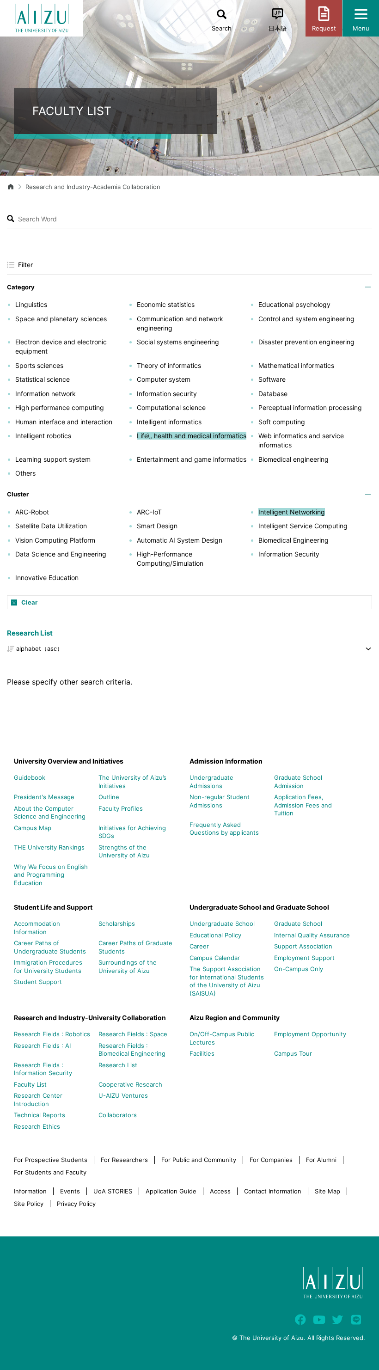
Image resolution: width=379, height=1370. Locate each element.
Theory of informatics (169, 365)
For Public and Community (198, 1159)
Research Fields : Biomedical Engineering (131, 1050)
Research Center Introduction (38, 1099)
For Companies (271, 1159)
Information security (167, 394)
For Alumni (321, 1159)
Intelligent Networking (291, 512)
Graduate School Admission (298, 781)
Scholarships (116, 923)
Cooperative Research (130, 1084)
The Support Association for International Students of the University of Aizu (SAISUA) (227, 981)
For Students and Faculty (50, 1172)
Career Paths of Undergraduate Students (50, 947)
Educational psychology (294, 304)
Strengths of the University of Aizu (124, 851)
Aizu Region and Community (235, 1017)
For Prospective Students (50, 1159)
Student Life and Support (53, 907)
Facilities (202, 1053)
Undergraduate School (222, 923)
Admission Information (226, 761)
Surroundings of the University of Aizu (127, 966)
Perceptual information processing (310, 407)
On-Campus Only (298, 968)
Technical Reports (39, 1115)
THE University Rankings (49, 847)
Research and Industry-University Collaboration (90, 1017)
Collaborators (117, 1115)
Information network (45, 394)
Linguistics (31, 304)
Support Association (303, 946)
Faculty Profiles (120, 808)
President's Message (44, 797)
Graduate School (298, 923)
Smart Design (157, 526)
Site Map (327, 1191)
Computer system (163, 379)
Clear (29, 602)
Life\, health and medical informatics (191, 436)
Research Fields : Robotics (52, 1034)
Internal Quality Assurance (312, 935)
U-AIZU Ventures (123, 1095)
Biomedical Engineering (293, 540)
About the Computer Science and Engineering (50, 812)
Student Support (38, 981)
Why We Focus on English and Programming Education (51, 875)
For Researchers (124, 1159)
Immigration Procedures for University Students (48, 966)
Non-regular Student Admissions (220, 801)
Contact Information (272, 1191)
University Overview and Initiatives (68, 761)
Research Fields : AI (42, 1045)
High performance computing (59, 407)
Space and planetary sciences (61, 319)
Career (199, 946)
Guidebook (29, 777)
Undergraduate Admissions (211, 781)
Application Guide (171, 1191)
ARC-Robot (32, 512)
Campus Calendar (215, 957)
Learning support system (53, 459)
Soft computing (281, 422)
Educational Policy (215, 935)
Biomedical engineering (293, 459)
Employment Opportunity (310, 1034)
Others (25, 473)
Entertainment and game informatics (191, 459)
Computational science (171, 407)
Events (70, 1191)
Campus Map (32, 828)
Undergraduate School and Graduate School (259, 907)
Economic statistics (166, 304)
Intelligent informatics (169, 422)
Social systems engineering (178, 342)
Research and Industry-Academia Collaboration (92, 186)
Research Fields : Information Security (43, 1069)
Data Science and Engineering (60, 554)
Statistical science (42, 379)
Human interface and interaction (63, 422)
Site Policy (28, 1203)
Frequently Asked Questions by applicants (224, 829)
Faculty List (30, 1084)
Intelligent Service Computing (303, 526)
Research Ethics (37, 1126)
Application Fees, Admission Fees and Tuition (303, 805)
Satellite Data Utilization (51, 526)
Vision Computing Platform (55, 540)
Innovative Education (47, 577)
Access (220, 1191)
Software (272, 379)
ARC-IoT (149, 512)
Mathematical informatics (296, 365)
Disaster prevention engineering (306, 342)
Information (30, 1191)
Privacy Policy (76, 1203)
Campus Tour (293, 1053)
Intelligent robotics (43, 436)
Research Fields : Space (132, 1034)
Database (272, 394)
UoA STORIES (112, 1191)
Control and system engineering (306, 319)
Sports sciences (39, 365)
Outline (108, 797)
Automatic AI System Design (179, 540)
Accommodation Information (37, 928)
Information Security (288, 554)
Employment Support (304, 957)
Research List (30, 633)
